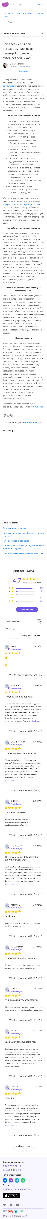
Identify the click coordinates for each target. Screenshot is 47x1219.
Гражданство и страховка (14, 528)
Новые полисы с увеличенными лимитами (23, 553)
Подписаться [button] (23, 71)
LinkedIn (11, 415)
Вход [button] (40, 4)
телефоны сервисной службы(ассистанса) (22, 204)
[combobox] (31, 636)
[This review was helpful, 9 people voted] (35, 1135)
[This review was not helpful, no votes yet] (39, 674)
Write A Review (26, 609)
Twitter (8, 415)
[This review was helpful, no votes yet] (35, 674)
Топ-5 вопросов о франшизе (16, 541)
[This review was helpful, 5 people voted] (35, 835)
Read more (36, 721)
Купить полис (37, 407)
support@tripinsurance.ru (17, 1189)
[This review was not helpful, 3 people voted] (39, 894)
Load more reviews (23, 1146)
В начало (7, 431)
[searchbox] (21, 621)
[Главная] (11, 6)
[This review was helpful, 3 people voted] (35, 731)
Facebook (4, 415)
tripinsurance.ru (8, 13)
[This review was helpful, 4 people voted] (35, 790)
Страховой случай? (24, 13)
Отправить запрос (32, 422)
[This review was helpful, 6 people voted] (35, 936)
